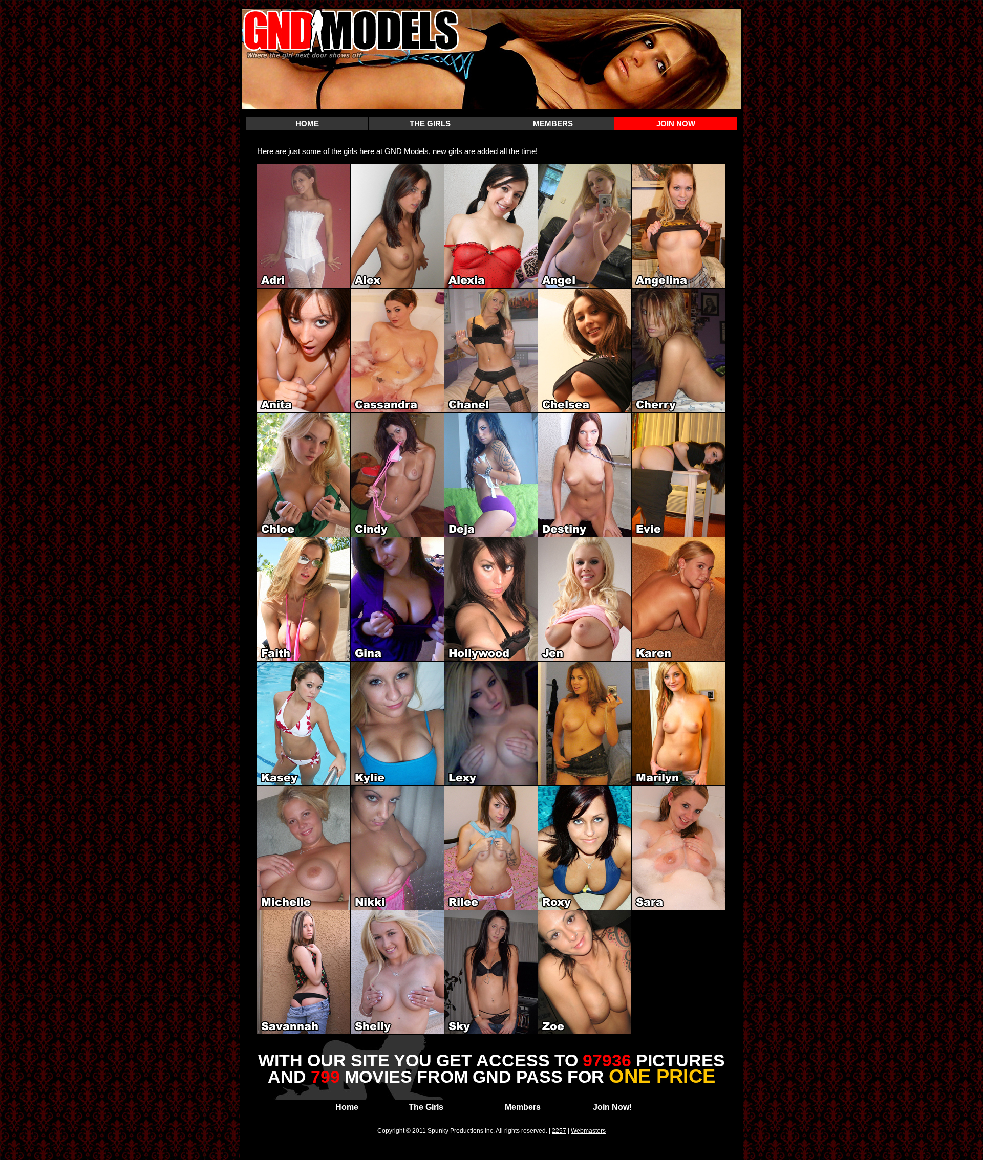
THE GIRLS (430, 123)
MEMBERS (553, 123)
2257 (559, 1130)
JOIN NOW (675, 123)
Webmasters (588, 1130)
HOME (307, 123)
